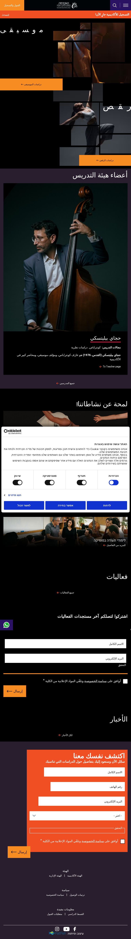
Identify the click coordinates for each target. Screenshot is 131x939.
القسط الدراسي (76, 914)
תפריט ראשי (125, 5)
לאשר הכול (24, 505)
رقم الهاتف (116, 787)
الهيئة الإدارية (55, 875)
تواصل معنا (6, 625)
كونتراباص (95, 347)
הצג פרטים (14, 495)
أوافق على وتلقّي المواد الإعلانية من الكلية (83, 681)
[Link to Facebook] (75, 929)
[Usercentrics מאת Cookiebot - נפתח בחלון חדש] (19, 431)
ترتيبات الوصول (77, 895)
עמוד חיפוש (115, 5)
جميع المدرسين (67, 383)
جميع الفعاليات (67, 592)
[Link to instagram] (57, 929)
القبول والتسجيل (12, 5)
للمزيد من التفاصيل (116, 545)
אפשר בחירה (65, 505)
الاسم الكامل (116, 644)
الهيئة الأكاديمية (74, 875)
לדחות (107, 505)
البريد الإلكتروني (114, 659)
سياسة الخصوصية (95, 681)
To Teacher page (112, 366)
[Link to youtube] (66, 929)
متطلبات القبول (54, 914)
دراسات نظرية (79, 347)
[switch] (82, 482)
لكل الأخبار (67, 735)
